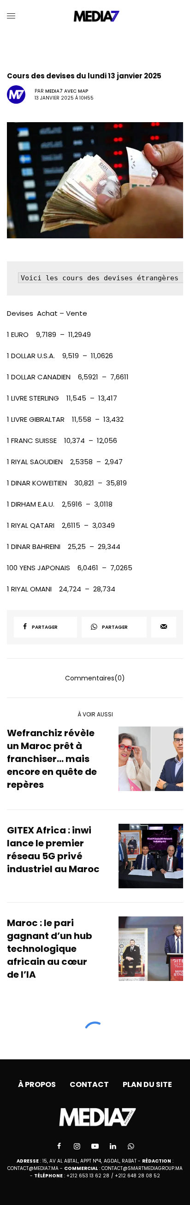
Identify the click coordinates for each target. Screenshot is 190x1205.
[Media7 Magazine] (95, 16)
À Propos (37, 1084)
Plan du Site (147, 1084)
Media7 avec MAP (66, 91)
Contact (89, 1084)
